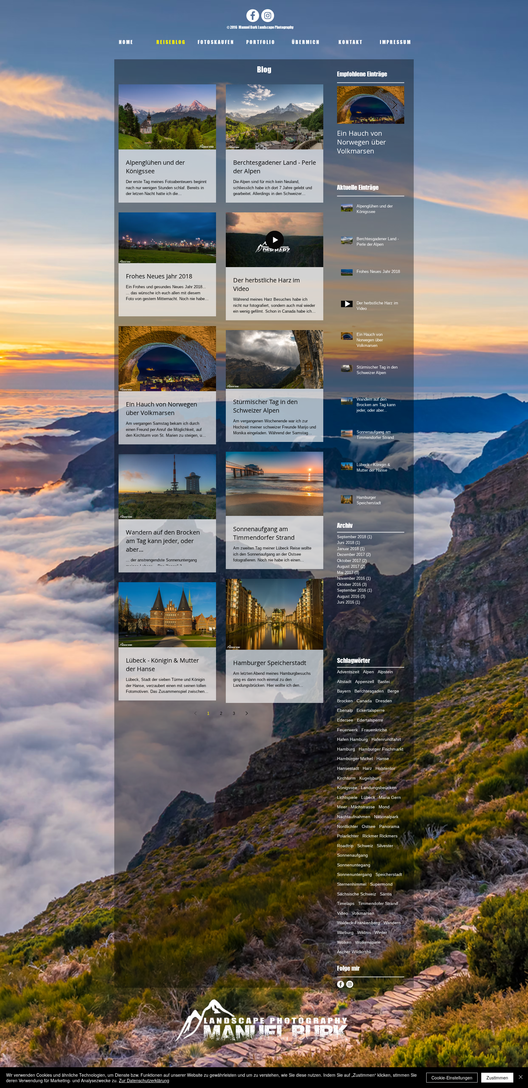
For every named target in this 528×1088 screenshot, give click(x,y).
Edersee (345, 720)
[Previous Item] (347, 105)
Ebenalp (345, 710)
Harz (367, 768)
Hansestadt (348, 768)
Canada (364, 700)
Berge (393, 691)
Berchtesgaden (369, 691)
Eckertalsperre (371, 710)
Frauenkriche (374, 729)
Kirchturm (346, 778)
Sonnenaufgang (352, 855)
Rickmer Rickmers (380, 835)
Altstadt (344, 681)
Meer (342, 806)
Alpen (368, 671)
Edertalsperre (370, 720)
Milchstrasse (363, 806)
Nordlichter (347, 826)
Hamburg (346, 749)
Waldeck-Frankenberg (358, 922)
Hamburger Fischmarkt (381, 749)
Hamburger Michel (355, 758)
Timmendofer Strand (378, 903)
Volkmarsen (363, 913)
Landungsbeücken (379, 787)
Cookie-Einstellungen (451, 1078)
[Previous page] (195, 713)
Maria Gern (390, 797)
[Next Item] (394, 105)
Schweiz (365, 845)
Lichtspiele (347, 797)
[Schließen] (520, 1077)
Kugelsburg (370, 778)
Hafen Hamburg (352, 739)
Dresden (384, 700)
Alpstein (385, 671)
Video (342, 913)
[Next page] (246, 713)
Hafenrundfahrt (386, 739)
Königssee (347, 787)
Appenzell (364, 681)
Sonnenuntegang (353, 864)
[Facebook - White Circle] (252, 15)
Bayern (344, 691)
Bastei (384, 681)
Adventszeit (348, 671)
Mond (384, 806)
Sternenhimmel (351, 884)
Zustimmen (497, 1078)
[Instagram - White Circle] (267, 15)
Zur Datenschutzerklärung (144, 1080)
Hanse (382, 758)
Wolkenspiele (368, 942)
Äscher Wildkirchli (354, 951)
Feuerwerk (347, 729)
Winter (381, 932)
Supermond (381, 884)
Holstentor (385, 768)
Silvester (385, 845)
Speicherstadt (389, 874)
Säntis (386, 893)
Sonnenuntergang (354, 874)
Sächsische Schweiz (356, 893)
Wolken (344, 942)
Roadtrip (345, 845)
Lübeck (368, 797)
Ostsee (369, 826)
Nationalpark (386, 816)
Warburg (345, 932)
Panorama (389, 826)
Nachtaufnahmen (353, 816)
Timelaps (345, 903)
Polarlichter (348, 835)
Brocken (345, 700)
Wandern (392, 922)
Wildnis (364, 932)
